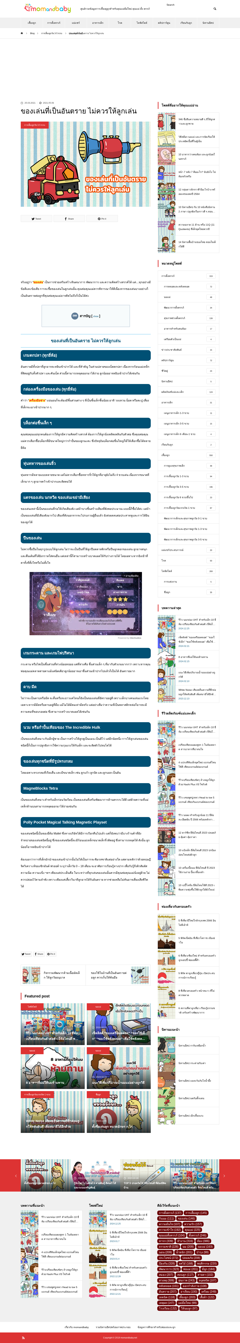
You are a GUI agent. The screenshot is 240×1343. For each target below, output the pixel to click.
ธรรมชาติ (168, 1246)
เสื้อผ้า (207, 1297)
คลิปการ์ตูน (164, 22)
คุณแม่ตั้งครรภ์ (172, 1235)
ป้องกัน (167, 1263)
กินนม (166, 1218)
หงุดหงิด (207, 1280)
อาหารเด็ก (97, 22)
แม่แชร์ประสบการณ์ (76, 24)
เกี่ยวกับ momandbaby (77, 1327)
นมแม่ (98, 1007)
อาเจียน (189, 1291)
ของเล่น (186, 1218)
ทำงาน (185, 1241)
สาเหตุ (166, 1280)
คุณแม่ (192, 1229)
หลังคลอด (169, 1286)
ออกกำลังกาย (195, 1286)
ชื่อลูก (98, 1094)
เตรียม (208, 1291)
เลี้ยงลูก (32, 22)
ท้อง (203, 1241)
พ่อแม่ (190, 1269)
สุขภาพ (186, 1280)
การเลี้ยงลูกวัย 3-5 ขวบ (34, 125)
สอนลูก (185, 1274)
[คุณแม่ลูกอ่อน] (47, 8)
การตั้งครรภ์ (53, 22)
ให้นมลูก (189, 1308)
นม (188, 1246)
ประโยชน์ (168, 1257)
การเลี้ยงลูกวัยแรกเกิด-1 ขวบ (37, 1094)
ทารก (166, 1241)
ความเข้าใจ (170, 1229)
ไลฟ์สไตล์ (142, 22)
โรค (120, 22)
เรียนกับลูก (186, 22)
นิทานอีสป (208, 22)
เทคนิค (167, 1297)
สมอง (166, 1274)
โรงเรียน (168, 1308)
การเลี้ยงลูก (196, 1212)
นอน (165, 1252)
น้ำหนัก (184, 1252)
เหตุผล (166, 1302)
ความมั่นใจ (169, 1224)
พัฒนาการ (169, 1269)
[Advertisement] (120, 65)
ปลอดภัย (191, 1257)
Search (170, 4)
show (95, 316)
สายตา (205, 1274)
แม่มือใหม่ (187, 1302)
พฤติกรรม (207, 1263)
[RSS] (23, 1337)
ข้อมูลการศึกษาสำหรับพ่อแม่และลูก (156, 1327)
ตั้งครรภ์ (197, 1235)
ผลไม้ (186, 1263)
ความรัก (193, 1224)
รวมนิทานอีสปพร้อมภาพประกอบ (113, 1327)
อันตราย (167, 1291)
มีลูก (208, 1269)
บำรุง (203, 1252)
